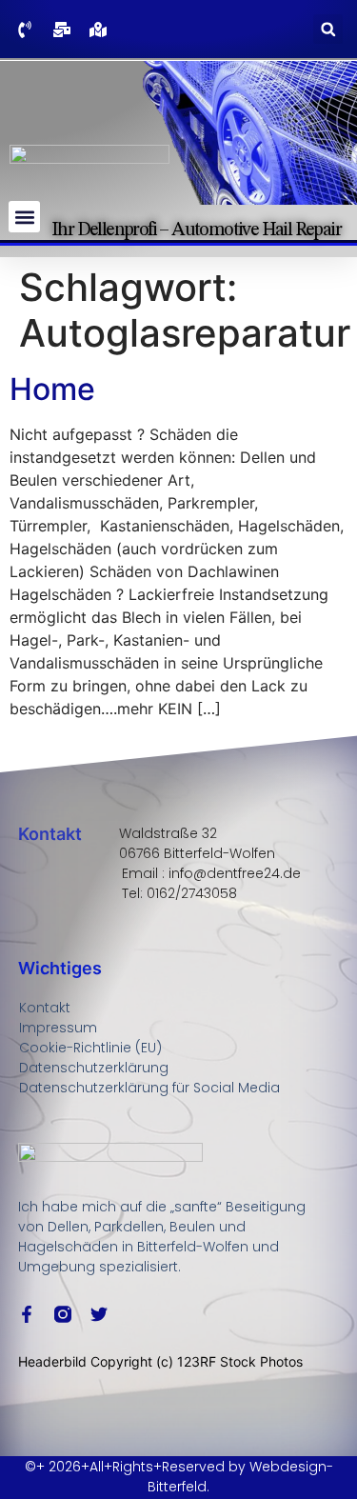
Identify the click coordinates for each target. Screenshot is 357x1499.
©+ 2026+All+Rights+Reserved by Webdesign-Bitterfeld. (179, 1476)
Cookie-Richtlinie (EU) (90, 1047)
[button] (328, 29)
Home (52, 389)
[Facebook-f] (26, 1314)
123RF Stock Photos (240, 1361)
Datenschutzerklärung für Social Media (149, 1087)
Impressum (58, 1027)
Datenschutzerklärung (94, 1067)
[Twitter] (99, 1314)
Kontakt (44, 1007)
